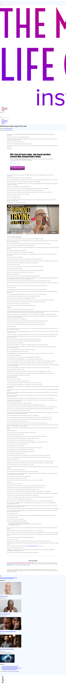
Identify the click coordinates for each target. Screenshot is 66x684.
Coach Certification (5, 120)
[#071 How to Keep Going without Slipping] (10, 647)
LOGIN (3, 123)
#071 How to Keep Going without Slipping (7, 649)
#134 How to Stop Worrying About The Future (9, 669)
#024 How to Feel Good (4, 596)
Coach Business (4, 121)
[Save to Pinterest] (3, 680)
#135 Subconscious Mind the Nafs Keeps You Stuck (10, 668)
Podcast (3, 122)
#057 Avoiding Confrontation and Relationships (8, 631)
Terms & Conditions (16, 671)
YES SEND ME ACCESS (17, 168)
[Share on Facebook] (2, 677)
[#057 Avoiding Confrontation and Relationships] (10, 629)
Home (3, 119)
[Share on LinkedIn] (2, 682)
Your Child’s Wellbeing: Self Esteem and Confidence (10, 666)
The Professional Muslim (8, 128)
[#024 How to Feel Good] (10, 594)
